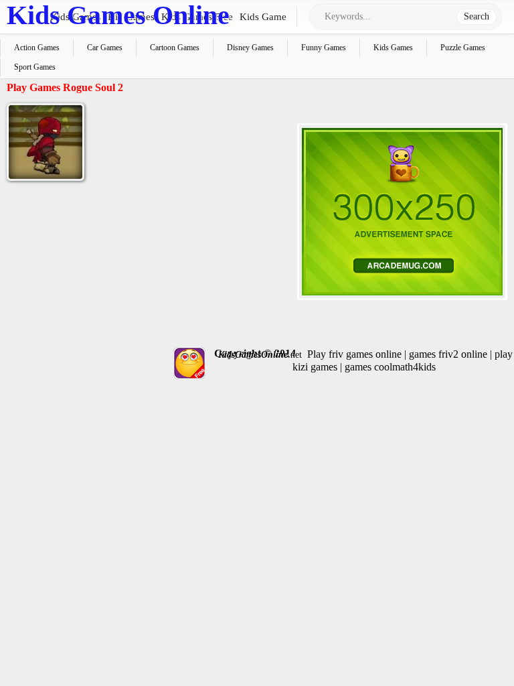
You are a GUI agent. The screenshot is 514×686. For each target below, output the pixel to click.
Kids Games (393, 47)
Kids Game (263, 16)
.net (260, 355)
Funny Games (323, 47)
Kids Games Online (118, 15)
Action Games (37, 47)
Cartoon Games (174, 47)
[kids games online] (187, 363)
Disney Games (250, 47)
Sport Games (35, 67)
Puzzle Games (462, 47)
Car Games (104, 47)
